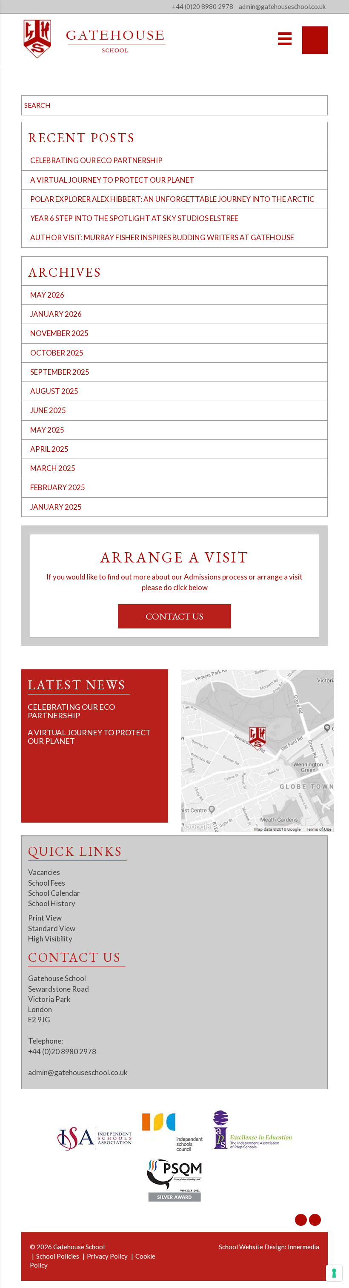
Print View (45, 917)
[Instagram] (301, 1220)
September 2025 (59, 371)
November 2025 (59, 333)
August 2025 (54, 391)
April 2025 (49, 449)
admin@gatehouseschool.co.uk (78, 1072)
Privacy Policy (107, 1256)
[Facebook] (315, 1220)
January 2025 (56, 506)
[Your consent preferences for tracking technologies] (334, 1273)
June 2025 (48, 410)
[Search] (315, 40)
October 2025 (56, 352)
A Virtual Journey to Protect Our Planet (112, 179)
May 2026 (47, 294)
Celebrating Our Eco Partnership (96, 160)
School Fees (46, 882)
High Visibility (50, 938)
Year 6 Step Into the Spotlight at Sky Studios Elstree (134, 218)
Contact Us (174, 616)
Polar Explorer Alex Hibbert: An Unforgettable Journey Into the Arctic (172, 199)
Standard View (51, 928)
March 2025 (52, 468)
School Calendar (54, 893)
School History (51, 903)
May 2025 (47, 429)
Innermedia (303, 1247)
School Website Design (252, 1247)
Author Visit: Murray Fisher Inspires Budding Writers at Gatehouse (162, 237)
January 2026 (56, 314)
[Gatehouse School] (94, 39)
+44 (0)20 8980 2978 (202, 6)
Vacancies (44, 872)
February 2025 (57, 487)
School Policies (57, 1256)
